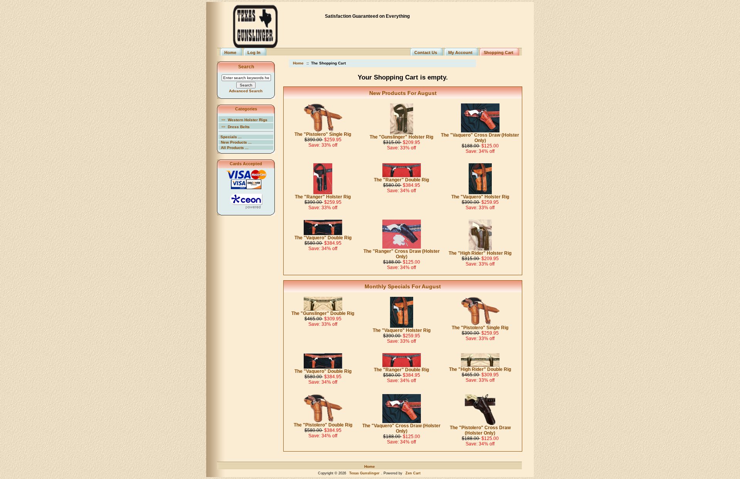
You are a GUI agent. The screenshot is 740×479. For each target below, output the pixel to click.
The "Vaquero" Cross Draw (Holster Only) (480, 137)
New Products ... (236, 142)
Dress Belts (239, 127)
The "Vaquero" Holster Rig (480, 197)
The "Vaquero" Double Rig (323, 237)
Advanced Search (245, 91)
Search (246, 66)
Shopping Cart (498, 52)
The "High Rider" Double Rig (480, 369)
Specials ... (231, 137)
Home (230, 52)
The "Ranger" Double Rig (401, 180)
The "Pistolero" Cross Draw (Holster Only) (480, 430)
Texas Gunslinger (364, 473)
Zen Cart (412, 473)
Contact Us (425, 52)
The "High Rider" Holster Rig (480, 253)
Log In (254, 52)
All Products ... (235, 148)
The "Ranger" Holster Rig (323, 197)
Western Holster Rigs (247, 120)
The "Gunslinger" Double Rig (322, 313)
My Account (460, 52)
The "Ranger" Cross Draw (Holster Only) (401, 254)
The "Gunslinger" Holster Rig (401, 137)
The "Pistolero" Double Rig (323, 425)
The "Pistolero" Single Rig (322, 134)
